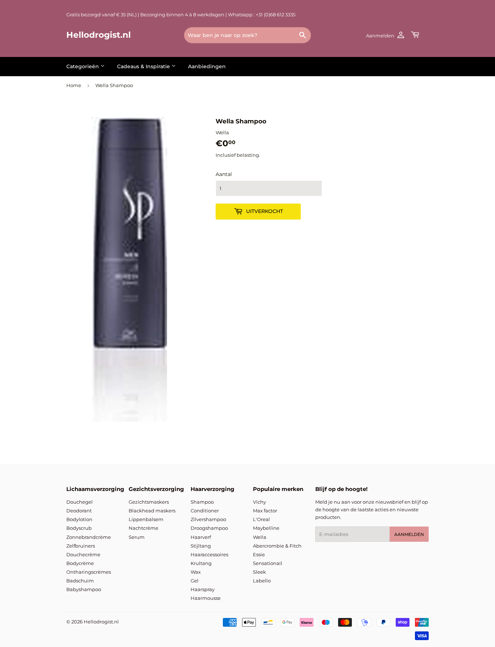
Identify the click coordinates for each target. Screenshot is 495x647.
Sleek (259, 572)
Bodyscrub (79, 528)
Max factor (265, 510)
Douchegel (79, 502)
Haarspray (203, 589)
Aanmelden (409, 534)
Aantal (224, 174)
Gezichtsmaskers (149, 502)
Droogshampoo (209, 528)
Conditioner (205, 510)
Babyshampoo (83, 589)
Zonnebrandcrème (88, 537)
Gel (195, 580)
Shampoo (202, 502)
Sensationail (267, 563)
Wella (259, 537)
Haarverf (201, 537)
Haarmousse (206, 598)
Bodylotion (79, 519)
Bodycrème (80, 563)
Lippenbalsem (146, 519)
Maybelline (266, 528)
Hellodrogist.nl (98, 35)
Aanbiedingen (207, 66)
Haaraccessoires (209, 554)
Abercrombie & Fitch (277, 546)
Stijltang (201, 546)
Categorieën (83, 66)
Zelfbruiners (80, 546)
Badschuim (80, 580)
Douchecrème (83, 554)
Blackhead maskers (152, 510)
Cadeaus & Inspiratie (144, 66)
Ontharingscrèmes (88, 572)
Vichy (259, 502)
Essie (259, 554)
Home (73, 85)
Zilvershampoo (208, 519)
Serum (137, 537)
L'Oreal (261, 519)
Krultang (201, 563)
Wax (196, 572)
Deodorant (79, 510)
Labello (262, 580)
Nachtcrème (143, 528)
